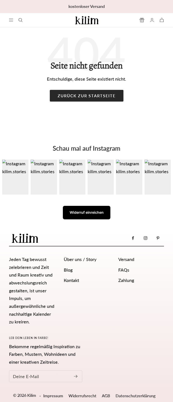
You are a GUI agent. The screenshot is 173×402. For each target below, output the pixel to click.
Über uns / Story (80, 259)
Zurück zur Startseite (87, 95)
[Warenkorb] (161, 20)
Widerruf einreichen (87, 212)
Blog (68, 270)
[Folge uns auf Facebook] (133, 238)
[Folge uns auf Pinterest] (158, 238)
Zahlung (126, 280)
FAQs (123, 270)
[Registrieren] (76, 376)
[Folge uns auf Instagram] (145, 238)
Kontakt (71, 280)
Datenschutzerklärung (135, 395)
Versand (126, 259)
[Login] (152, 20)
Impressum (53, 395)
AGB (106, 395)
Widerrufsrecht (82, 395)
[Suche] (20, 20)
